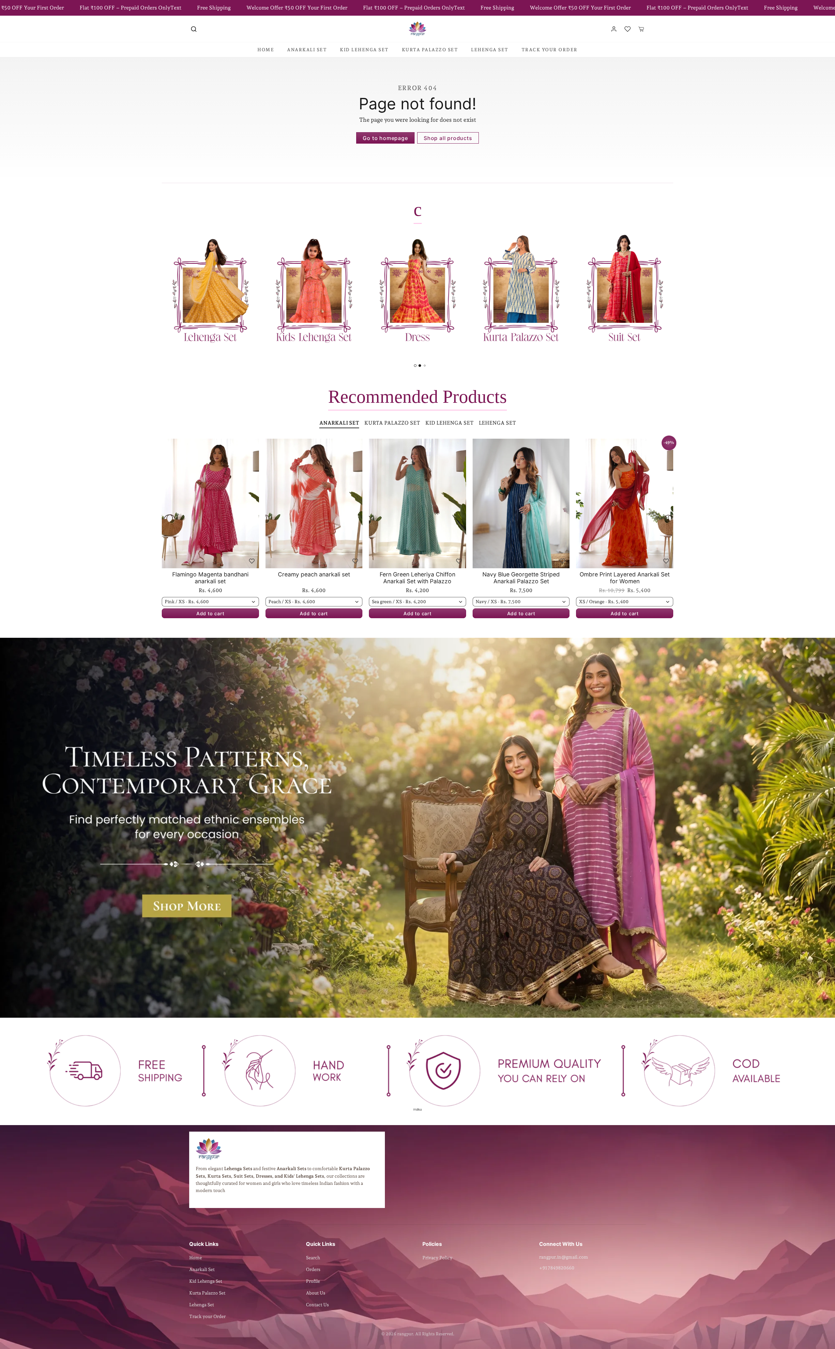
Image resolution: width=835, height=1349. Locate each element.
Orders (313, 1269)
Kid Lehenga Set (205, 1281)
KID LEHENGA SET (364, 49)
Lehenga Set (201, 1304)
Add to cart (210, 613)
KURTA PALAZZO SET (430, 49)
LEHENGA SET (490, 49)
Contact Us (317, 1304)
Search (313, 1257)
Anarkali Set (202, 1269)
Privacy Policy (437, 1257)
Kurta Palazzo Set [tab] (392, 423)
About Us (315, 1292)
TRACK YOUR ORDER (550, 49)
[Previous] (168, 503)
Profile (313, 1281)
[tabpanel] (417, 538)
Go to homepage (385, 138)
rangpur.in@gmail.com (563, 1257)
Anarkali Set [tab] (339, 423)
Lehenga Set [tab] (497, 423)
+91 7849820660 (556, 1267)
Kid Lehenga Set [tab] (449, 423)
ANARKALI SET (307, 49)
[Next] (252, 503)
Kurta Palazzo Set (207, 1292)
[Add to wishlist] (252, 561)
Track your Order (207, 1316)
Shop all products (448, 138)
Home (195, 1257)
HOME (265, 49)
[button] (193, 29)
